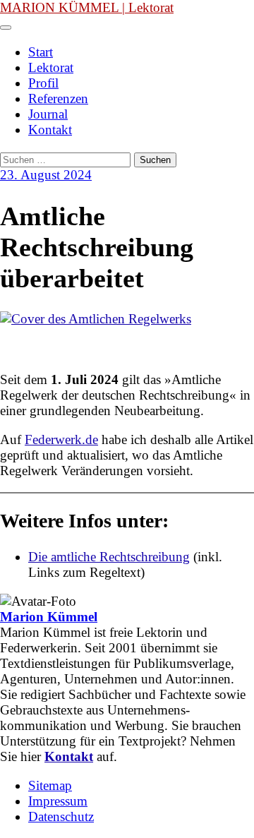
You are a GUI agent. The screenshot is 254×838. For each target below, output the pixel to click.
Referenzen (58, 98)
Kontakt (50, 129)
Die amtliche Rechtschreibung (109, 556)
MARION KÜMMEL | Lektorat (87, 7)
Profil (43, 83)
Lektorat (50, 67)
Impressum (57, 801)
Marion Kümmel (48, 616)
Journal (48, 114)
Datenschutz (61, 816)
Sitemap (50, 785)
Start (40, 51)
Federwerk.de (61, 439)
